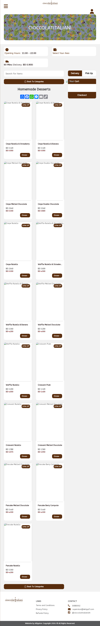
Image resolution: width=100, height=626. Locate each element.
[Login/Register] (92, 11)
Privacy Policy (41, 609)
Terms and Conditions (45, 605)
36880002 (76, 606)
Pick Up (89, 73)
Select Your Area (61, 53)
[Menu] (6, 6)
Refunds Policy (42, 613)
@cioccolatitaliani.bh (81, 613)
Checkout (82, 95)
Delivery (75, 73)
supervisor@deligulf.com (83, 609)
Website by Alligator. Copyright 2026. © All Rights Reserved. (50, 623)
